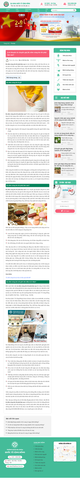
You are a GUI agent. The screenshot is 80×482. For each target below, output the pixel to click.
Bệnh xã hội (38, 468)
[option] (40, 26)
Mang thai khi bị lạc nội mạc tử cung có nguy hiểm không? (24, 433)
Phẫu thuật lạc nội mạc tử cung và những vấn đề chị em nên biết (25, 427)
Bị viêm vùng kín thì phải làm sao (15, 64)
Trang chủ (8, 10)
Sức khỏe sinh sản (40, 465)
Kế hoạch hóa (39, 460)
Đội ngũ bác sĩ (39, 471)
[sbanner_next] (78, 27)
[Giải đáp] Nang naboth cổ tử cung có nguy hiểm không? (23, 422)
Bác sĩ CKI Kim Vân (24, 60)
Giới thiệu (17, 10)
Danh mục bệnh (28, 10)
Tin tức (38, 10)
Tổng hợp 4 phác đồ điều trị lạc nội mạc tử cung (21, 430)
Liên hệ (46, 10)
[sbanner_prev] (2, 27)
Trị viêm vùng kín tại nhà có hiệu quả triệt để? (18, 277)
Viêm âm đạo (38, 449)
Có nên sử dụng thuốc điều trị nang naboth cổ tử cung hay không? (26, 425)
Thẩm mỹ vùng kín (40, 462)
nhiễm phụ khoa (10, 191)
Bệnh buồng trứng (40, 457)
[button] (74, 10)
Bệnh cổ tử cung (39, 451)
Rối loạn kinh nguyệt (40, 454)
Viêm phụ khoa (39, 446)
